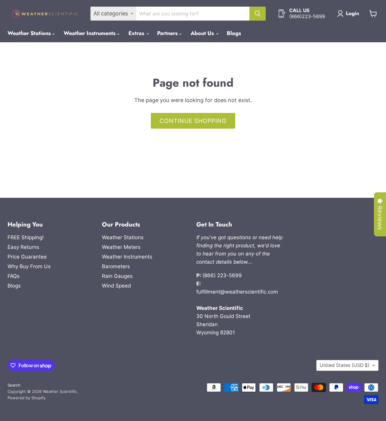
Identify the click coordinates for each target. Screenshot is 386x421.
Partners (168, 33)
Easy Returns (23, 247)
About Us (203, 33)
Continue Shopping (193, 120)
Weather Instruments (90, 33)
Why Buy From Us (29, 266)
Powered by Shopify (27, 397)
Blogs (234, 33)
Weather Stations (30, 33)
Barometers (116, 266)
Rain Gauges (117, 276)
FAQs (14, 276)
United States (344, 365)
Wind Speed (116, 286)
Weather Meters (121, 247)
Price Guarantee (27, 257)
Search (14, 385)
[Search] (257, 14)
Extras (137, 33)
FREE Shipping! (26, 237)
